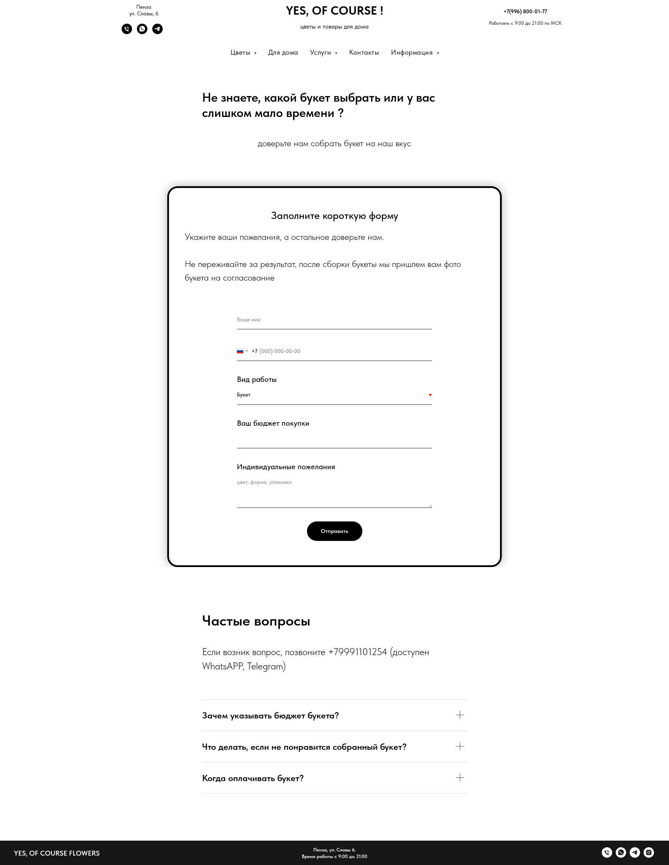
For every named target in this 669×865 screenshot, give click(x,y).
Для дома (283, 52)
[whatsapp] (621, 856)
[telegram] (635, 856)
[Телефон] (127, 32)
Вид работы (257, 379)
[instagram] (649, 856)
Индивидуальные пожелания (286, 466)
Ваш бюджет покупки (273, 422)
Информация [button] (413, 52)
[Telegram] (157, 32)
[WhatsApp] (142, 32)
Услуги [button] (321, 52)
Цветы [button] (241, 52)
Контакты (364, 52)
